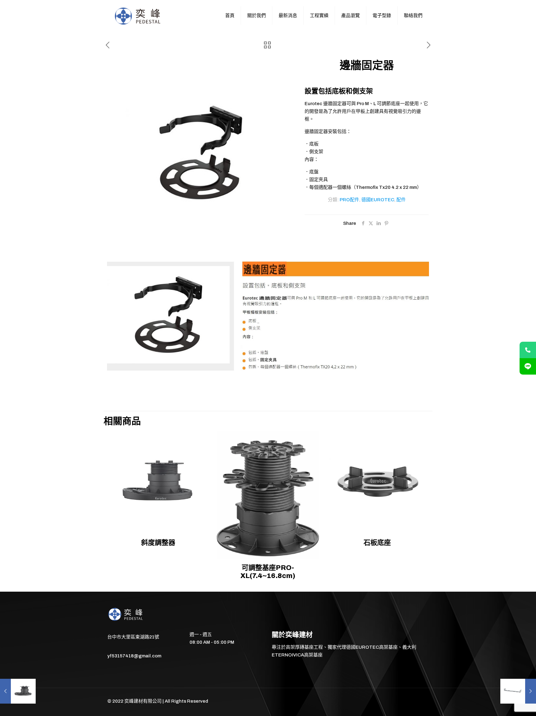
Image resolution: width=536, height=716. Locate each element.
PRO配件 (349, 199)
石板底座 (377, 542)
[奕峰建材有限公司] (138, 15)
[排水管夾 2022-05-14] (518, 691)
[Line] (528, 366)
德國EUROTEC (377, 199)
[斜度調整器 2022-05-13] (18, 691)
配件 (401, 199)
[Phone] (528, 350)
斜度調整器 (158, 542)
